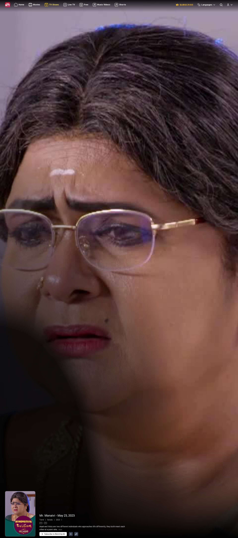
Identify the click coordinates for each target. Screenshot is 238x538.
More (60, 530)
